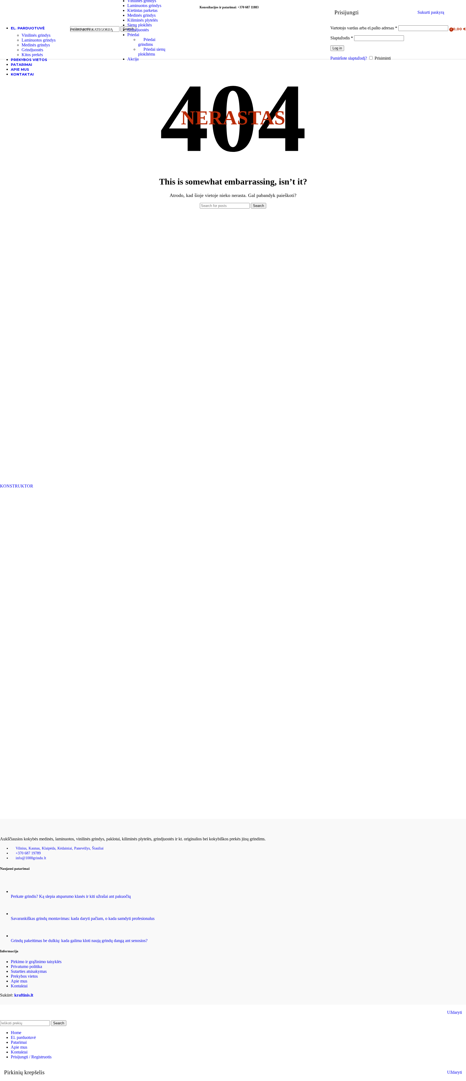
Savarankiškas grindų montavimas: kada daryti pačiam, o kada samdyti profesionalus (83, 918)
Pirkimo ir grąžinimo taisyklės (36, 961)
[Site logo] (33, 36)
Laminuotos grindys (144, 5)
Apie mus (19, 981)
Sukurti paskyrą (430, 12)
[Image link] (27, 829)
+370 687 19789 (28, 853)
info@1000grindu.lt (31, 858)
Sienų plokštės (139, 25)
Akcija (133, 59)
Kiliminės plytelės (142, 20)
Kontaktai (19, 986)
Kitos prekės (32, 54)
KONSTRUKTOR (16, 486)
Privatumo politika (26, 966)
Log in (337, 48)
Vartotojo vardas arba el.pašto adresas (363, 28)
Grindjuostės (138, 30)
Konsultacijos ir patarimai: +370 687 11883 (229, 7)
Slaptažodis (341, 38)
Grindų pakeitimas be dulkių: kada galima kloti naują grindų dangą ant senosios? (79, 940)
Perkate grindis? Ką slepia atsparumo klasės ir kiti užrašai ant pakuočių (71, 896)
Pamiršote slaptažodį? (348, 58)
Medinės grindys (141, 15)
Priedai (133, 34)
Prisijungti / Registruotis (31, 1057)
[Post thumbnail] (21, 891)
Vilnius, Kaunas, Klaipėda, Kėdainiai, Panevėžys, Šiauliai (60, 848)
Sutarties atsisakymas (29, 971)
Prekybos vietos (24, 976)
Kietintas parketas (142, 10)
